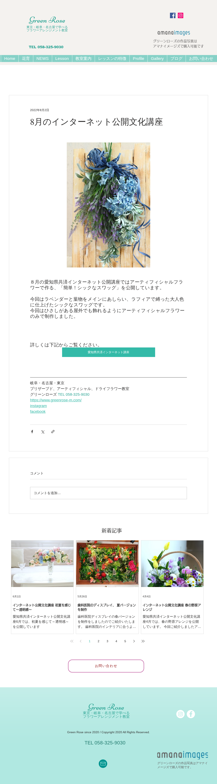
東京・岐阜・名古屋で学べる (47, 27)
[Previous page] (81, 641)
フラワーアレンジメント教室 (47, 30)
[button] (62, 58)
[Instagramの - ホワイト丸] (180, 714)
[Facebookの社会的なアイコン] (172, 15)
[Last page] (143, 641)
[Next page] (134, 641)
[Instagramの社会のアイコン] (180, 15)
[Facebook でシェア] (32, 432)
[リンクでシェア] (53, 432)
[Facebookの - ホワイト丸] (191, 714)
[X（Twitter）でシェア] (42, 432)
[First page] (72, 641)
